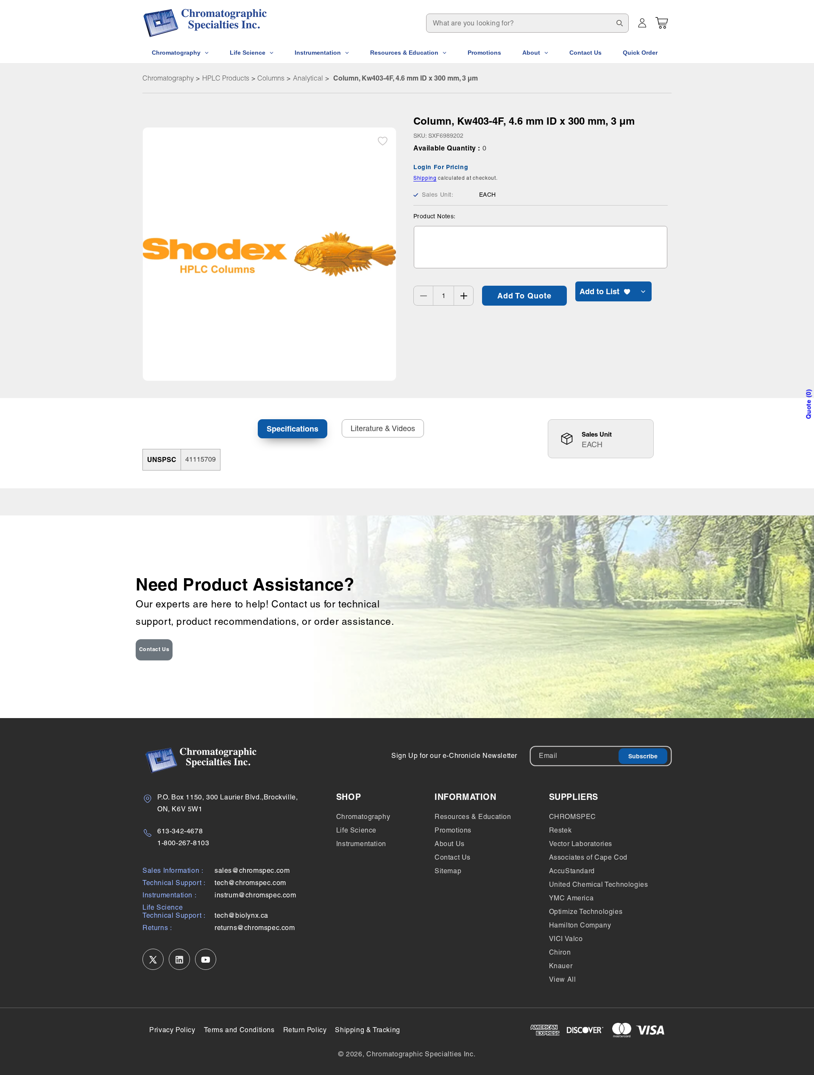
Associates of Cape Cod (588, 857)
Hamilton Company (580, 925)
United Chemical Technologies (598, 884)
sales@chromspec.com (252, 871)
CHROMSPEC (572, 817)
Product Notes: (434, 216)
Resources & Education (473, 817)
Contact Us (154, 649)
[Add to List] (382, 141)
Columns (270, 78)
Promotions (453, 830)
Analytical (308, 78)
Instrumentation (361, 844)
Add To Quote (524, 296)
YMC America (571, 898)
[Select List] (643, 291)
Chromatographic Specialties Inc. (420, 1054)
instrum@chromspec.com (255, 895)
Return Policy (305, 1030)
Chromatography (168, 78)
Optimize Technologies (586, 912)
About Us (450, 844)
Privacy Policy (172, 1030)
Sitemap (448, 871)
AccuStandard (572, 871)
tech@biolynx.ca (241, 916)
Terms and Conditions (239, 1030)
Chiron (560, 952)
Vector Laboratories (580, 844)
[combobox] (527, 23)
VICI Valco (566, 939)
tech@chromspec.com (250, 883)
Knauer (561, 966)
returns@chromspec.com (255, 928)
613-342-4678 (180, 831)
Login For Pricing (440, 167)
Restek (560, 830)
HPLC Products (225, 78)
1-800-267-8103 (183, 843)
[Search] (619, 23)
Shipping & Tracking (367, 1030)
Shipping (425, 178)
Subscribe (643, 756)
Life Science (356, 830)
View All (562, 979)
